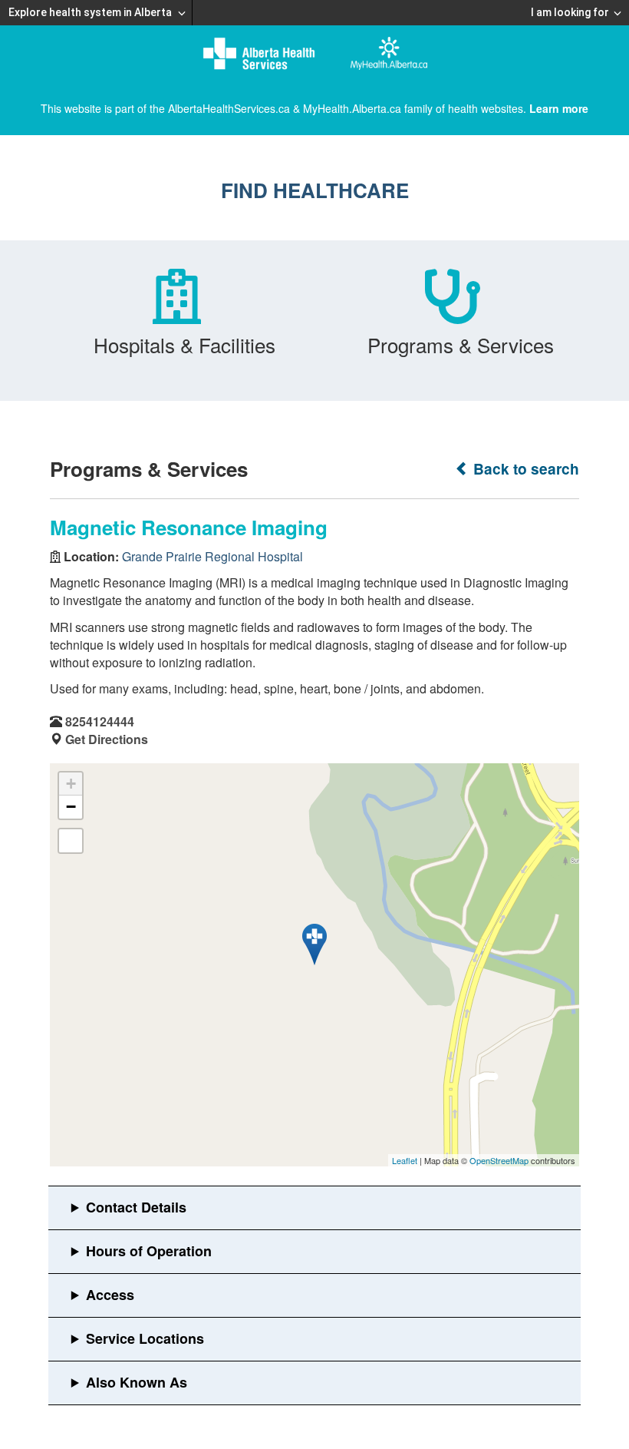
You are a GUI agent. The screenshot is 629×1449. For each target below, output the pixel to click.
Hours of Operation (149, 1251)
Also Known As (136, 1382)
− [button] (71, 806)
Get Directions (106, 739)
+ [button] (71, 783)
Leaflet (404, 1160)
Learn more (558, 108)
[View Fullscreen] (70, 840)
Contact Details (136, 1207)
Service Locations (145, 1338)
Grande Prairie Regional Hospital (212, 556)
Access (110, 1295)
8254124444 (99, 721)
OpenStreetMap (499, 1160)
